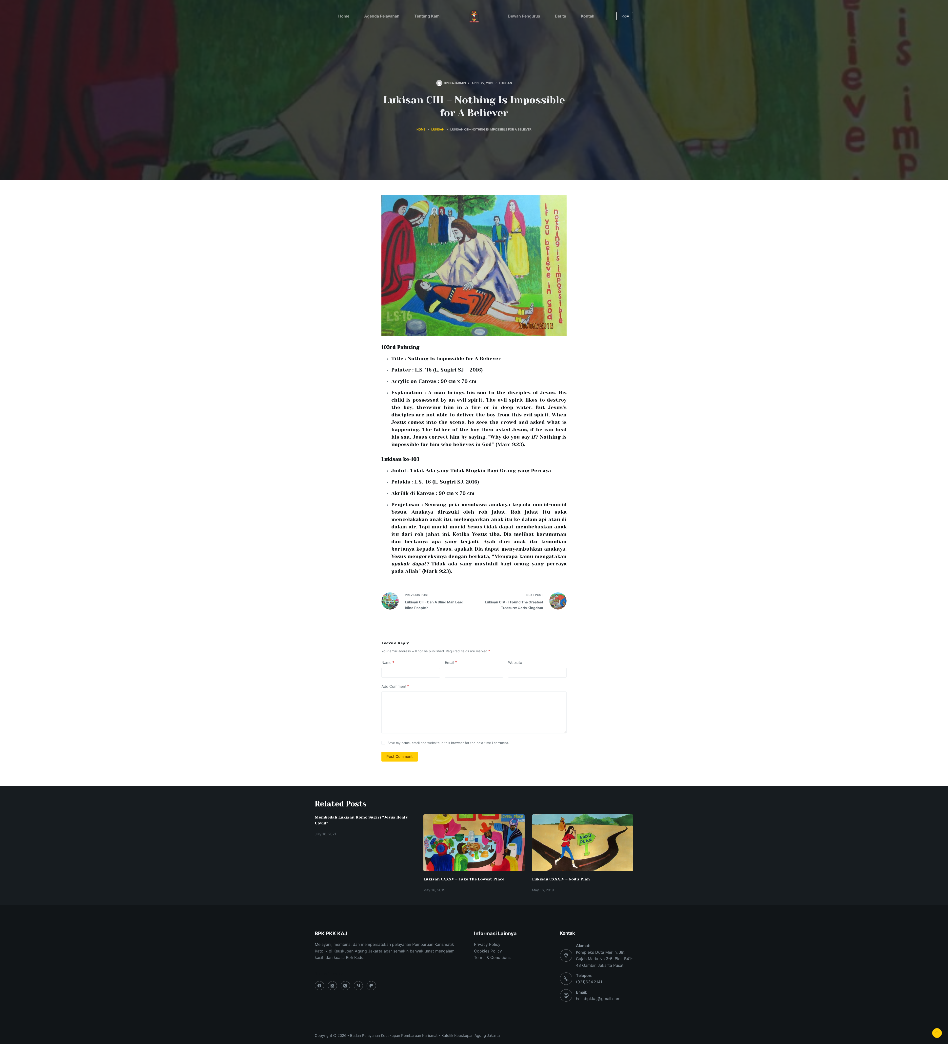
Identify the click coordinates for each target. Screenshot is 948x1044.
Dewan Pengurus (524, 16)
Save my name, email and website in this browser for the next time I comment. (448, 743)
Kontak (587, 16)
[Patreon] (371, 985)
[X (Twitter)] (332, 985)
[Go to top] (937, 1033)
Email (451, 662)
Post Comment (399, 756)
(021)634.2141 (589, 981)
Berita (560, 16)
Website (515, 662)
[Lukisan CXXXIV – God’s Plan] (582, 842)
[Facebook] (319, 985)
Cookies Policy (488, 951)
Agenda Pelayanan (381, 16)
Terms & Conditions (492, 957)
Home (343, 16)
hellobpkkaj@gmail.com (598, 998)
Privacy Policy (487, 944)
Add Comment (395, 686)
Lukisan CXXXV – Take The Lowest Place (463, 879)
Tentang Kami (427, 16)
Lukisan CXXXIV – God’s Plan (561, 879)
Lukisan (505, 83)
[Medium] (358, 985)
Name (387, 662)
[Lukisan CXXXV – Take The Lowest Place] (474, 842)
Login (625, 16)
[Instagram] (345, 985)
